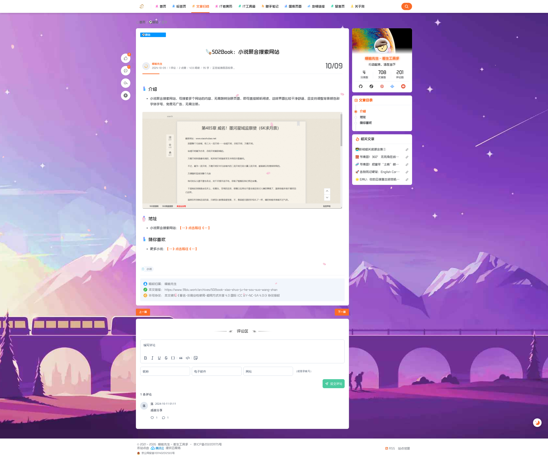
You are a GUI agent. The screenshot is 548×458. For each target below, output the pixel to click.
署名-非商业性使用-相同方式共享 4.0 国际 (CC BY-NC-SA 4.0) (222, 295)
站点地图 (404, 448)
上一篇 (143, 312)
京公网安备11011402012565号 (158, 453)
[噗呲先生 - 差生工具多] (143, 6)
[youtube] (403, 86)
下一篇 (342, 312)
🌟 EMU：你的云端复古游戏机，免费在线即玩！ (378, 179)
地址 (363, 117)
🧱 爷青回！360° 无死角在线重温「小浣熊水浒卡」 (378, 157)
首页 (163, 6)
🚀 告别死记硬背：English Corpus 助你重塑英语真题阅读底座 (378, 172)
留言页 (340, 6)
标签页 (181, 6)
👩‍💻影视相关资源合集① (370, 149)
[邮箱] (382, 86)
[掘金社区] (392, 86)
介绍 (363, 111)
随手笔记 (272, 6)
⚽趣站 (153, 22)
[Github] (361, 86)
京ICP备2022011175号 (208, 444)
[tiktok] (371, 86)
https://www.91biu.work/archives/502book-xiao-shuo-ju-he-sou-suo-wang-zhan (221, 290)
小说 (149, 269)
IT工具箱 (249, 6)
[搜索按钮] (406, 6)
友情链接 (318, 6)
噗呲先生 (157, 64)
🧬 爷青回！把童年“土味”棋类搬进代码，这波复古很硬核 (378, 164)
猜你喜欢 (366, 123)
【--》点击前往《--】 (195, 228)
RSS (391, 448)
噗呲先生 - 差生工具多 (382, 59)
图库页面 (295, 6)
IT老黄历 (225, 6)
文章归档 (202, 6)
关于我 (360, 6)
